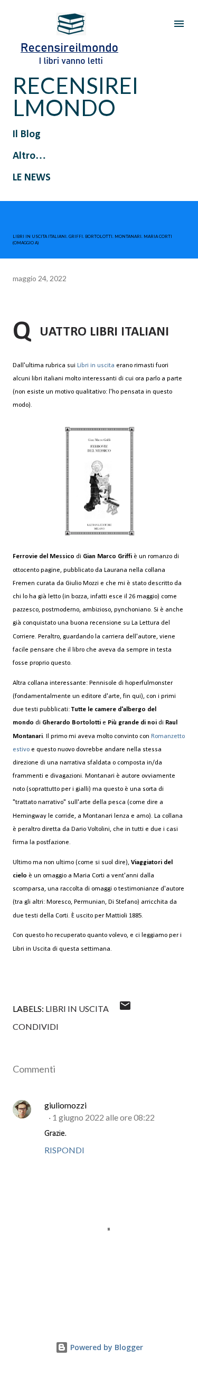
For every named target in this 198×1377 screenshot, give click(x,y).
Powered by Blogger (105, 1347)
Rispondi (64, 1150)
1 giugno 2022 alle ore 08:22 (103, 1117)
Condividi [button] (36, 1026)
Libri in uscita (96, 365)
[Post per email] (125, 1008)
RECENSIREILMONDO (75, 96)
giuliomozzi (65, 1105)
